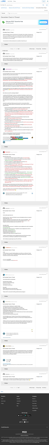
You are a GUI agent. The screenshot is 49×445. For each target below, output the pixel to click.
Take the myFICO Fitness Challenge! (28, 7)
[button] (47, 28)
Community (18, 401)
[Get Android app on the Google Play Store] (27, 415)
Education (18, 398)
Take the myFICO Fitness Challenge (7, 140)
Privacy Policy (34, 405)
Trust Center (34, 403)
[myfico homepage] (3, 1)
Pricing (14, 1)
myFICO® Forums (9, 5)
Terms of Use (34, 401)
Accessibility (34, 410)
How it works (3, 401)
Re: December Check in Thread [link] (41, 7)
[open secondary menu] (47, 1)
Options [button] (46, 10)
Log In (44, 1)
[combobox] (28, 13)
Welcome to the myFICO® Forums (14, 7)
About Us (33, 398)
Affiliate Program (35, 408)
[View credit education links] (47, 427)
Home (2, 398)
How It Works (10, 1)
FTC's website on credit (36, 442)
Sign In (47, 4)
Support (18, 403)
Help (43, 4)
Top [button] (2, 391)
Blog (17, 405)
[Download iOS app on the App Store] (20, 415)
